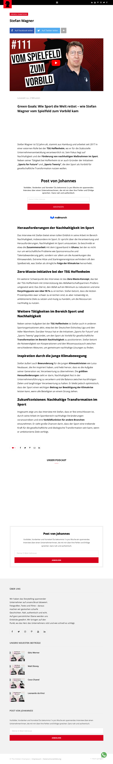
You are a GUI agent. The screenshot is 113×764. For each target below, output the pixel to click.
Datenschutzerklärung (52, 759)
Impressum (36, 759)
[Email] (8, 128)
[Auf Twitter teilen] (8, 114)
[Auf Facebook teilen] (8, 107)
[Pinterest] (8, 121)
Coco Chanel (33, 679)
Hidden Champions (19, 14)
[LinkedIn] (8, 135)
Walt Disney (33, 666)
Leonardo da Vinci (36, 693)
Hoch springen (97, 759)
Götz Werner (33, 652)
